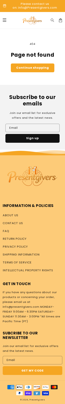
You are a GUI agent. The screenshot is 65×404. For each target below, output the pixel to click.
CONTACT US (13, 223)
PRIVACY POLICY (15, 247)
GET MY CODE (32, 370)
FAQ (6, 231)
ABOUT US (10, 215)
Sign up (32, 138)
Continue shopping (32, 68)
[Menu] (4, 20)
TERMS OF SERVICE (17, 262)
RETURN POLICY (15, 239)
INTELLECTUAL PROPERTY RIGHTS (28, 270)
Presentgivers (37, 399)
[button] (53, 20)
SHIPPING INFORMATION (21, 254)
